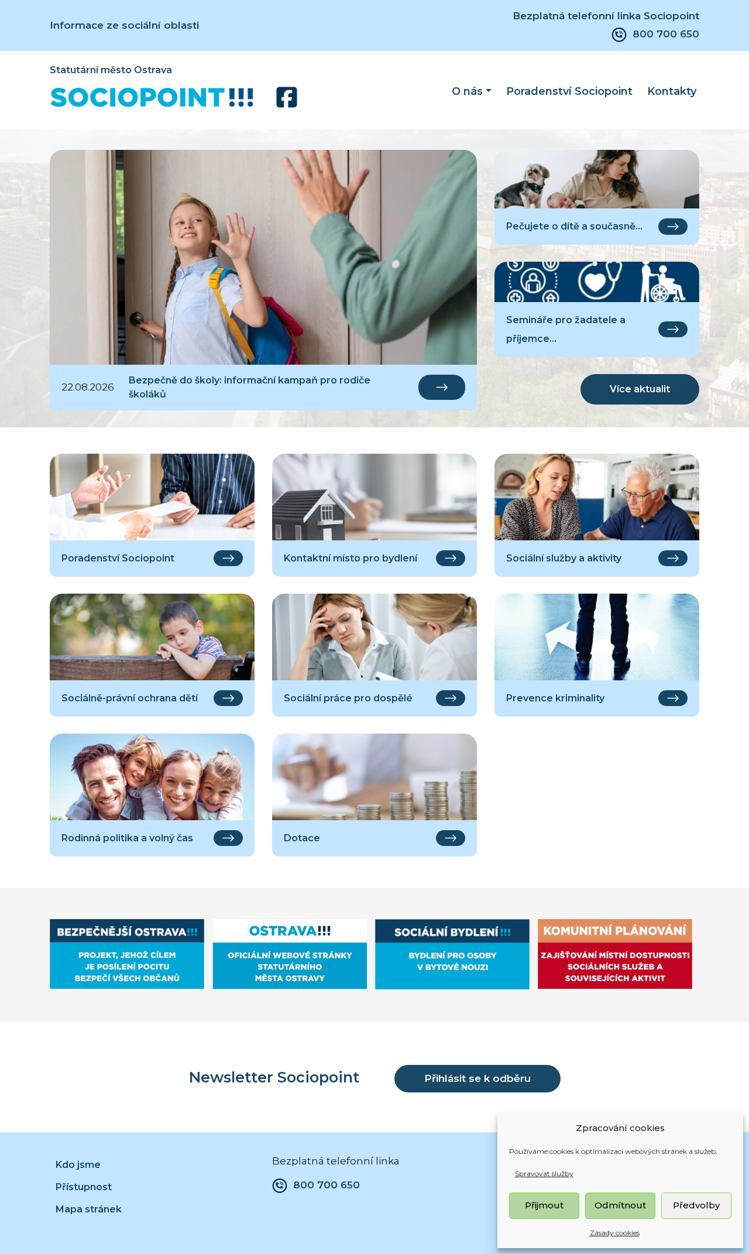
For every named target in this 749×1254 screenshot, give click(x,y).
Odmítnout (620, 1205)
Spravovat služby (544, 1173)
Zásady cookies (615, 1232)
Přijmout (544, 1205)
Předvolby (696, 1205)
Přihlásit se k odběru (477, 1078)
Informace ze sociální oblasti (124, 25)
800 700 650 (666, 34)
